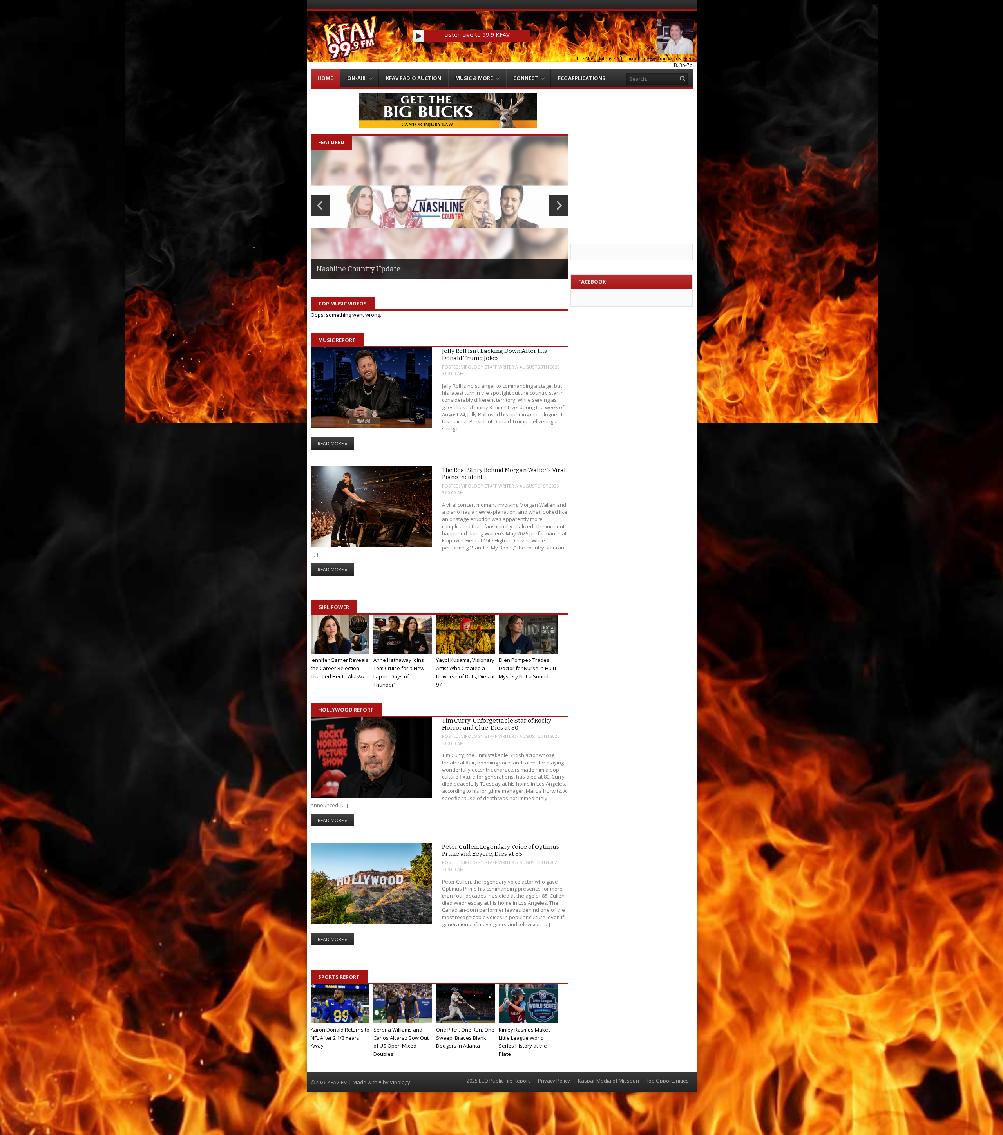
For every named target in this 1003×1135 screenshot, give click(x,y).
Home (325, 77)
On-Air (356, 77)
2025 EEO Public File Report (498, 1080)
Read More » (332, 443)
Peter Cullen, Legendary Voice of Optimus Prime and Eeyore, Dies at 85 (500, 850)
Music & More (474, 77)
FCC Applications (581, 77)
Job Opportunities (668, 1080)
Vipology (400, 1082)
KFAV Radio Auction (413, 77)
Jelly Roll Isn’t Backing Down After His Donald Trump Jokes (494, 354)
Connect (525, 77)
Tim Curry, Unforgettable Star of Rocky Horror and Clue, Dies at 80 (496, 724)
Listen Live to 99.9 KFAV (477, 34)
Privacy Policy (554, 1080)
